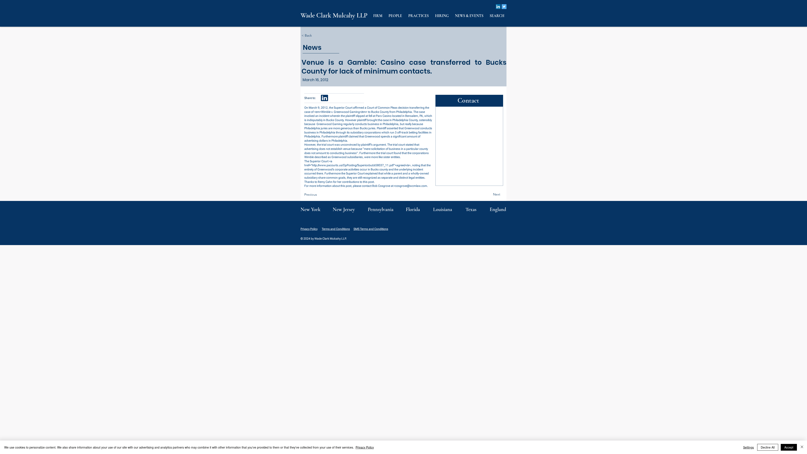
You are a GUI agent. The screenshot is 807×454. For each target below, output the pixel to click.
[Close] (801, 447)
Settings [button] (748, 447)
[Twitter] (504, 6)
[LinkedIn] (498, 6)
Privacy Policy (309, 229)
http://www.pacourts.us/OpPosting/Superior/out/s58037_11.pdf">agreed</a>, (361, 165)
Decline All (768, 447)
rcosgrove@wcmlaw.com (410, 185)
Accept (788, 447)
